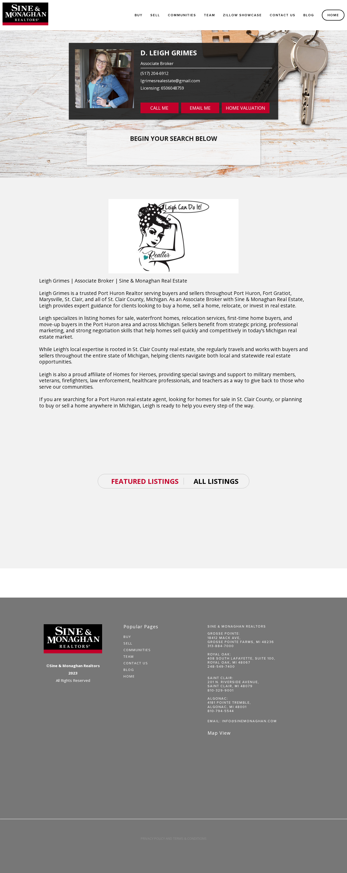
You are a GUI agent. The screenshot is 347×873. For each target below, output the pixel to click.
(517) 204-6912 (154, 73)
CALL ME (159, 108)
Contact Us (282, 15)
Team (209, 15)
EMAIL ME (200, 108)
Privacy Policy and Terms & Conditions (174, 838)
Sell (127, 643)
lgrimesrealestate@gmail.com (170, 81)
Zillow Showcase (242, 15)
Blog (308, 15)
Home (333, 15)
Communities (137, 650)
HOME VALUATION (245, 108)
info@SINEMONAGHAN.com (249, 721)
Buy (139, 15)
